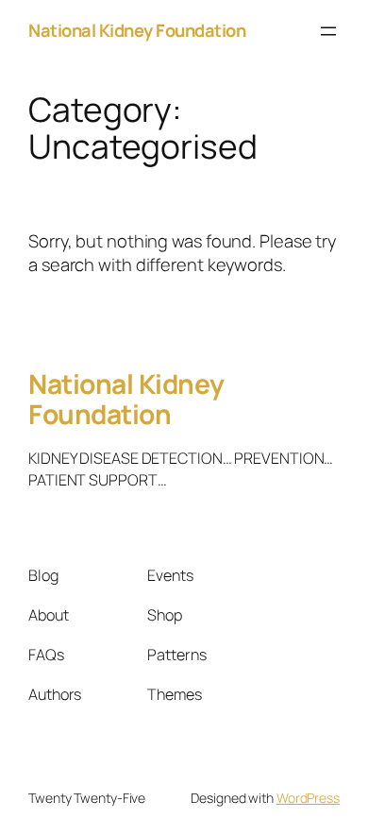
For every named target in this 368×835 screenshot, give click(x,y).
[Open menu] (328, 31)
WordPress (308, 798)
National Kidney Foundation (136, 30)
